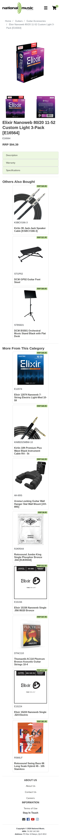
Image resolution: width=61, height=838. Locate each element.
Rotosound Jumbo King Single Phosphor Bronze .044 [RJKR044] (28, 557)
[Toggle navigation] (45, 8)
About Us (30, 786)
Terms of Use (30, 808)
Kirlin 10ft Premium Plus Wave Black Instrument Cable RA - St (28, 451)
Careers (30, 798)
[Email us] (23, 819)
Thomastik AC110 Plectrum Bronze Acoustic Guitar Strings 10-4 (29, 662)
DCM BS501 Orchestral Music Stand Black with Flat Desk (30, 333)
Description (12, 155)
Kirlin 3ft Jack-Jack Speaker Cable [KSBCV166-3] (30, 229)
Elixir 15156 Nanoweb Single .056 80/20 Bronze (30, 609)
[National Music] (17, 8)
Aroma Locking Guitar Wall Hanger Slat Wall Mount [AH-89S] (30, 504)
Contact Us (30, 792)
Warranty (10, 162)
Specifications (13, 170)
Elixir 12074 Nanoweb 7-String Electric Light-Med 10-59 (30, 397)
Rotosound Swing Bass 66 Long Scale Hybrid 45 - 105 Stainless (29, 766)
